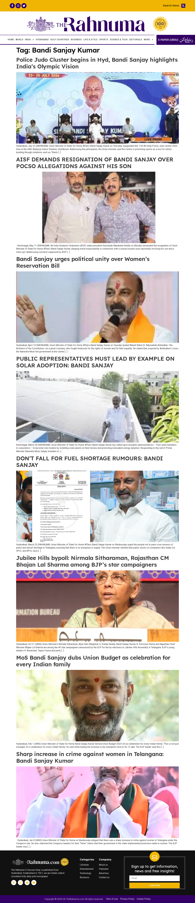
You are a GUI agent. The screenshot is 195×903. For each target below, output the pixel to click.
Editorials (135, 39)
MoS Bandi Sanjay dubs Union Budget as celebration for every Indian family (93, 661)
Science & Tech (119, 39)
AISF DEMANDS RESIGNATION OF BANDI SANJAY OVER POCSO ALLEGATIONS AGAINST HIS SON (94, 163)
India (28, 39)
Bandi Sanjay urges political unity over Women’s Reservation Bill (83, 262)
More (147, 39)
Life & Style (91, 39)
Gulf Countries (59, 39)
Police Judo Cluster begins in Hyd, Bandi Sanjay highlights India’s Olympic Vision (97, 63)
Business (76, 39)
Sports (103, 39)
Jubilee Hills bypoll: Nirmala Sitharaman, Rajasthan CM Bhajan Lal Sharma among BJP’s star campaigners (92, 561)
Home (11, 39)
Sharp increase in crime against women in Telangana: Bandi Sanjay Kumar (90, 757)
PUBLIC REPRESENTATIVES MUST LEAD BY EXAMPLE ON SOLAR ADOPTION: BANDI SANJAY (95, 362)
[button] (183, 6)
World (19, 39)
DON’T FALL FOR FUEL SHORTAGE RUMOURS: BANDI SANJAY (89, 461)
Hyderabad (42, 39)
